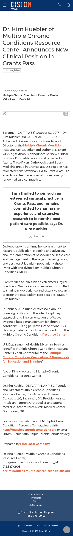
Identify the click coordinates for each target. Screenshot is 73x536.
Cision (41, 531)
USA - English (11, 70)
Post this (38, 236)
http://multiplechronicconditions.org (29, 429)
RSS (38, 526)
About (36, 501)
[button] (59, 5)
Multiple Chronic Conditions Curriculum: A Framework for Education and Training (36, 357)
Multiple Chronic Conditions (43, 145)
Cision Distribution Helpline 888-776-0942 (37, 514)
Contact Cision (36, 494)
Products (36, 498)
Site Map (28, 526)
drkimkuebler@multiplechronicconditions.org (36, 471)
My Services (35, 505)
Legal (18, 526)
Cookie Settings (51, 526)
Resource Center (54, 334)
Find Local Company (35, 444)
